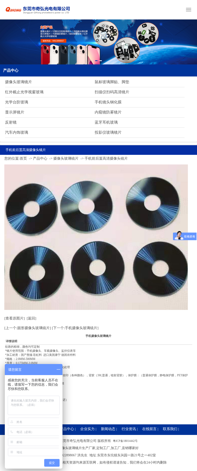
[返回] (31, 318)
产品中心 (10, 70)
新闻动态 (108, 429)
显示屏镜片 (14, 112)
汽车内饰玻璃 (16, 132)
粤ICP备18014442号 (125, 441)
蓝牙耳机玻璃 (106, 122)
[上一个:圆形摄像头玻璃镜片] (27, 328)
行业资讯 (129, 429)
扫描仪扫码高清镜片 (112, 92)
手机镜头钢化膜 (108, 102)
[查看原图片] (14, 318)
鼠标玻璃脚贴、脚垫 (112, 82)
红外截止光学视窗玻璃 (24, 92)
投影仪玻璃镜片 (108, 132)
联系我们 (170, 429)
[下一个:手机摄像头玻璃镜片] (75, 328)
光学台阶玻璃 (16, 102)
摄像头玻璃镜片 (18, 82)
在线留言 (149, 429)
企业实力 (87, 429)
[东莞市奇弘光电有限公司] (38, 15)
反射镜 (11, 122)
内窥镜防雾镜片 (108, 112)
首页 (23, 158)
